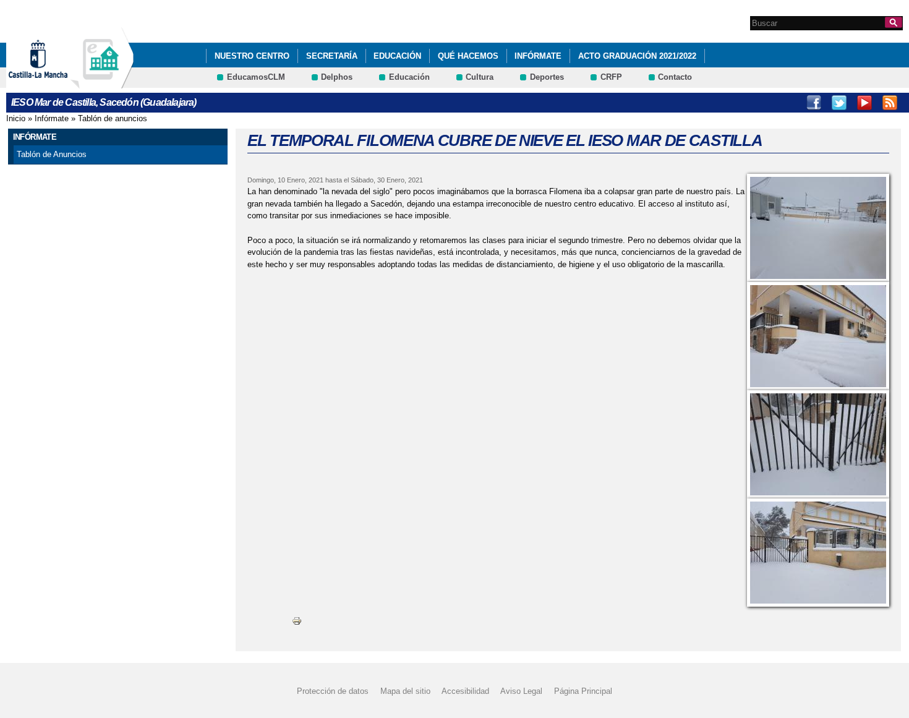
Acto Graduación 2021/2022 (637, 56)
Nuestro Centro (252, 56)
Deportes (547, 77)
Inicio (15, 118)
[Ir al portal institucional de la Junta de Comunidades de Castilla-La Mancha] (53, 82)
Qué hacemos (468, 56)
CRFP (611, 77)
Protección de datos (333, 691)
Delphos (336, 77)
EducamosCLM (256, 77)
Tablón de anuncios (112, 118)
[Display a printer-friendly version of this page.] (297, 620)
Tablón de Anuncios (52, 154)
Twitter (839, 102)
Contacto (675, 77)
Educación (397, 56)
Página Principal (583, 691)
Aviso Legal (521, 691)
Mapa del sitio (405, 691)
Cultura (479, 77)
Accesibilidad (465, 691)
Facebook (813, 102)
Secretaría (331, 56)
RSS (889, 102)
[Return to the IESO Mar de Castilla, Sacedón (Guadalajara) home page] (102, 82)
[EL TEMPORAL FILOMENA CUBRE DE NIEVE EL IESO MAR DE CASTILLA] (818, 228)
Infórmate (537, 56)
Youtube (864, 102)
